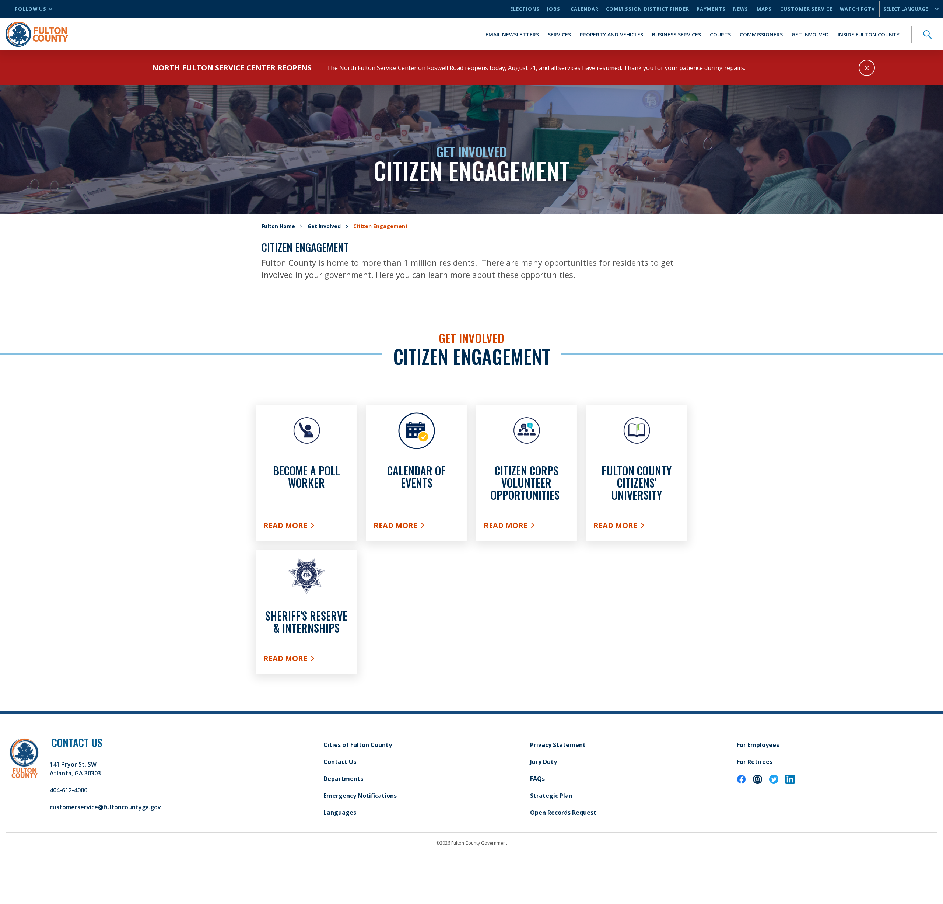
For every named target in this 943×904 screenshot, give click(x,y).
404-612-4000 (68, 790)
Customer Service (806, 9)
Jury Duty (543, 762)
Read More (306, 527)
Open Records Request (563, 813)
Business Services (676, 34)
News (740, 9)
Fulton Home (278, 226)
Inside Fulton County (869, 34)
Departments (343, 779)
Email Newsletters (512, 34)
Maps (764, 9)
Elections (525, 9)
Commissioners (761, 34)
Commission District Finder (647, 9)
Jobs (553, 9)
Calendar (585, 9)
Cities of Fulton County (357, 745)
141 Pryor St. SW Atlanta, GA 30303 (75, 768)
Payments (711, 9)
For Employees (758, 745)
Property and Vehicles (611, 34)
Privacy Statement (558, 745)
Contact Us (339, 762)
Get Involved (810, 34)
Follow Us (30, 9)
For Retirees (754, 762)
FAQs (537, 779)
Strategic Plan (551, 796)
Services (559, 34)
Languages (339, 813)
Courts (720, 34)
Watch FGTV (857, 9)
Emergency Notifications (360, 796)
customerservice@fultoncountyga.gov (105, 807)
